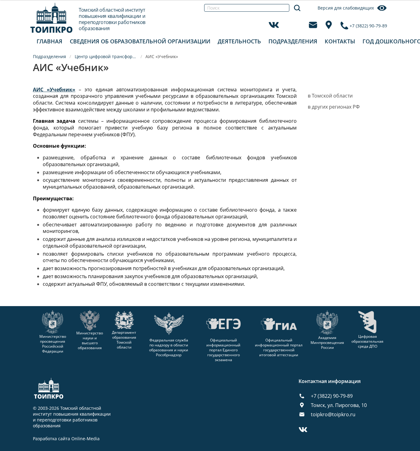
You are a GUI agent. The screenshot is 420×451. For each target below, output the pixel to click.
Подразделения (292, 41)
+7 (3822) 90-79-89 (368, 26)
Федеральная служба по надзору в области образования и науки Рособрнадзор (168, 347)
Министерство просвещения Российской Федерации (52, 344)
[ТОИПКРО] (51, 18)
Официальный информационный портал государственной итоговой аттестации (279, 347)
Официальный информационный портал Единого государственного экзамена (223, 349)
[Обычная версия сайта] (408, 12)
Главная (49, 41)
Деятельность (239, 41)
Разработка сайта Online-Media (66, 438)
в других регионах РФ (334, 106)
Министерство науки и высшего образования (89, 340)
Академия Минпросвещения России (327, 342)
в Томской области (330, 95)
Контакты (340, 41)
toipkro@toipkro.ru (333, 414)
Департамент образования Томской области (124, 340)
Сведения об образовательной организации (140, 41)
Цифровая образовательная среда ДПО (367, 341)
